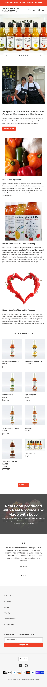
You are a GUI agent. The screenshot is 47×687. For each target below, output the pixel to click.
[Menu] (43, 9)
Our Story (7, 613)
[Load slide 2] (21, 55)
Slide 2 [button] (23, 575)
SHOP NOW (9, 128)
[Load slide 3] (23, 55)
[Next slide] (40, 55)
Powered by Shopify (33, 679)
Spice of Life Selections (10, 9)
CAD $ (22, 659)
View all (23, 484)
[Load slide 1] (19, 55)
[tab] (21, 575)
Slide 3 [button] (26, 575)
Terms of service (10, 619)
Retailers (7, 601)
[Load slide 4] (25, 55)
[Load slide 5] (27, 55)
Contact (7, 607)
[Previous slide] (6, 55)
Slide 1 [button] (21, 575)
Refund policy (9, 624)
